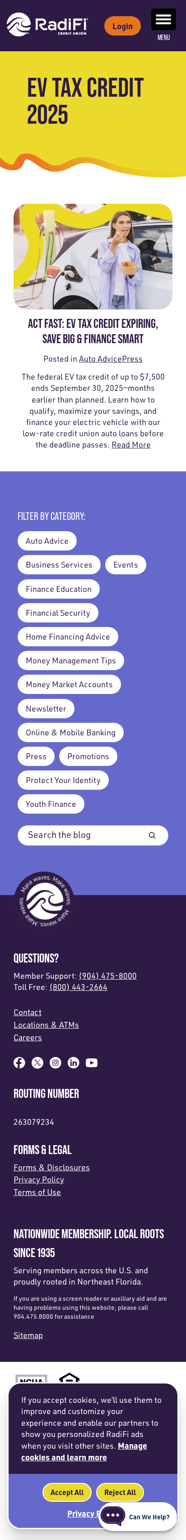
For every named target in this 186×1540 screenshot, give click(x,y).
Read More (131, 444)
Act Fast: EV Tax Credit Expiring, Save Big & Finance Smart (93, 331)
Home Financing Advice (68, 636)
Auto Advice (100, 358)
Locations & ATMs (46, 1025)
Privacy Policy (39, 1179)
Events (125, 564)
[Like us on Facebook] (19, 1065)
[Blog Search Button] (152, 835)
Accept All (67, 1492)
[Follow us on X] (37, 1065)
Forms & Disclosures (52, 1167)
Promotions (88, 756)
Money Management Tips (71, 660)
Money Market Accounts (69, 684)
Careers (28, 1037)
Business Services (59, 564)
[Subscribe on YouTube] (92, 1065)
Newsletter (46, 708)
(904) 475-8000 (108, 975)
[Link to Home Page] (47, 25)
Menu (164, 37)
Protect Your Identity (63, 780)
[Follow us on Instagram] (55, 1065)
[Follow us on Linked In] (73, 1065)
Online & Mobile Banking (71, 732)
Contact (28, 1012)
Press (132, 358)
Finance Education (59, 589)
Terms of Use (37, 1192)
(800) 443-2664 (78, 987)
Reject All (120, 1492)
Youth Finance (51, 804)
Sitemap (28, 1335)
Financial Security (58, 613)
